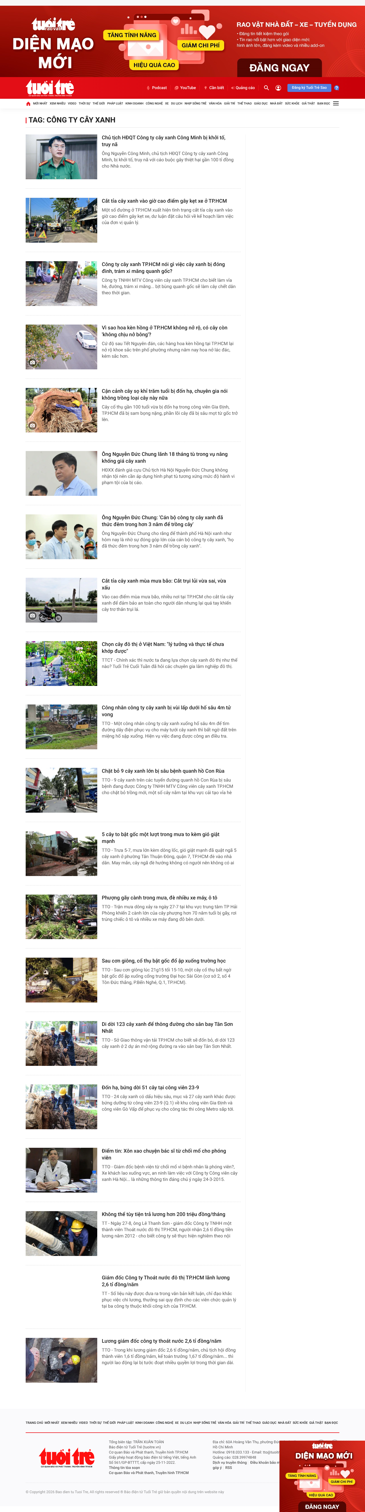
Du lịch (176, 103)
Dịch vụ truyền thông (230, 1463)
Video (72, 103)
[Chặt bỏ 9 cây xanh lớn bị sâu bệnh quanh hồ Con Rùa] (61, 790)
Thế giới (99, 103)
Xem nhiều (58, 103)
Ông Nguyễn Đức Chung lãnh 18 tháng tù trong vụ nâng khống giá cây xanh (165, 457)
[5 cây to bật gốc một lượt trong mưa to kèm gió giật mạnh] (61, 853)
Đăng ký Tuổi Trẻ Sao (309, 88)
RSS (228, 1468)
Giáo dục (261, 103)
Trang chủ (34, 1423)
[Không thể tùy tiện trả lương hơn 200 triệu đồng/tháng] (61, 1233)
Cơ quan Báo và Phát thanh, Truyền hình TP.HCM (149, 1473)
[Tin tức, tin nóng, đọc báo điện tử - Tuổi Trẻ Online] (50, 87)
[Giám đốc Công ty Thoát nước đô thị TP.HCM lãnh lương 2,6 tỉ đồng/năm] (61, 1297)
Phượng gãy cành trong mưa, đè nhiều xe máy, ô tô (159, 898)
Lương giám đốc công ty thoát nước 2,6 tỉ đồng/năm (161, 1341)
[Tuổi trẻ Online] (67, 1457)
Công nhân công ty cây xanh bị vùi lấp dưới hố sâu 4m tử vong (166, 711)
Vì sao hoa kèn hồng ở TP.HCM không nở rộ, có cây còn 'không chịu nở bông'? (164, 331)
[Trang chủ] (28, 103)
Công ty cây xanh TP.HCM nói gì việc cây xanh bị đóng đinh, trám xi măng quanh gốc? (163, 267)
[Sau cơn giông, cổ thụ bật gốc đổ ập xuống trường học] (61, 980)
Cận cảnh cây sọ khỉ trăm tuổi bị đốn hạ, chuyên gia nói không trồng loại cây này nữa (165, 394)
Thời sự (84, 103)
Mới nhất (40, 103)
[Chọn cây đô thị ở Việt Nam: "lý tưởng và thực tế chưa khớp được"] (61, 663)
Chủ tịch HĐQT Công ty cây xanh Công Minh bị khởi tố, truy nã (164, 141)
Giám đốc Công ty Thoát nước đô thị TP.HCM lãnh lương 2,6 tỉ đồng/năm (166, 1281)
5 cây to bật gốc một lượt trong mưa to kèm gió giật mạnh (161, 838)
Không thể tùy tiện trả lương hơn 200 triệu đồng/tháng (163, 1214)
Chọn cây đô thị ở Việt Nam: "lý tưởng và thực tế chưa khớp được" (163, 647)
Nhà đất (276, 103)
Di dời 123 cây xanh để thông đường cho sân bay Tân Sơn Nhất (167, 1027)
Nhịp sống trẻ (196, 103)
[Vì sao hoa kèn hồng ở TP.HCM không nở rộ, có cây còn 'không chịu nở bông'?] (61, 347)
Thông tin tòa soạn (124, 1468)
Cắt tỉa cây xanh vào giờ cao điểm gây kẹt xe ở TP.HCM (164, 201)
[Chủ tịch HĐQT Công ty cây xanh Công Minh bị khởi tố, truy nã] (61, 156)
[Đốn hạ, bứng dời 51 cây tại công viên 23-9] (61, 1106)
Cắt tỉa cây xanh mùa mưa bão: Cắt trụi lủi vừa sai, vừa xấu (164, 584)
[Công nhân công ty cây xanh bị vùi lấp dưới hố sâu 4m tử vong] (61, 726)
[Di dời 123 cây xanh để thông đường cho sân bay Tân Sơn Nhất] (61, 1043)
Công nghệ (154, 103)
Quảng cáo (245, 88)
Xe (167, 103)
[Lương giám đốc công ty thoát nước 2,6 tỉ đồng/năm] (61, 1360)
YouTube (188, 88)
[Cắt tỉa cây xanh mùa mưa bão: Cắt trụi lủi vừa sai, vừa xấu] (61, 600)
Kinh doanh (134, 103)
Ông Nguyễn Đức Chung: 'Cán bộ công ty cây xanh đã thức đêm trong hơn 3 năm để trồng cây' (162, 521)
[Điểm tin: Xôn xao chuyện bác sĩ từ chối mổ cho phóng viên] (61, 1170)
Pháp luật (115, 103)
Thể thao (245, 103)
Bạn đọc (323, 103)
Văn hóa (215, 103)
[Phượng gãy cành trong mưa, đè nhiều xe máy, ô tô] (61, 917)
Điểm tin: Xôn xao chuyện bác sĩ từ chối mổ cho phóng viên (164, 1154)
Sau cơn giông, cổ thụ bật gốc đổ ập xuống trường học (164, 961)
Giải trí (229, 103)
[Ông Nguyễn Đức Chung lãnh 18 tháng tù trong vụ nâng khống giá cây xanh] (61, 473)
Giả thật (308, 103)
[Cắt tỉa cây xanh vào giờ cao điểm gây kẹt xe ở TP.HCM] (61, 220)
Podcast (159, 88)
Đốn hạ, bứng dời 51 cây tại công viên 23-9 (150, 1088)
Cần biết (216, 88)
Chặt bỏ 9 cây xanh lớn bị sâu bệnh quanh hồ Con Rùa (163, 771)
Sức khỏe (292, 103)
